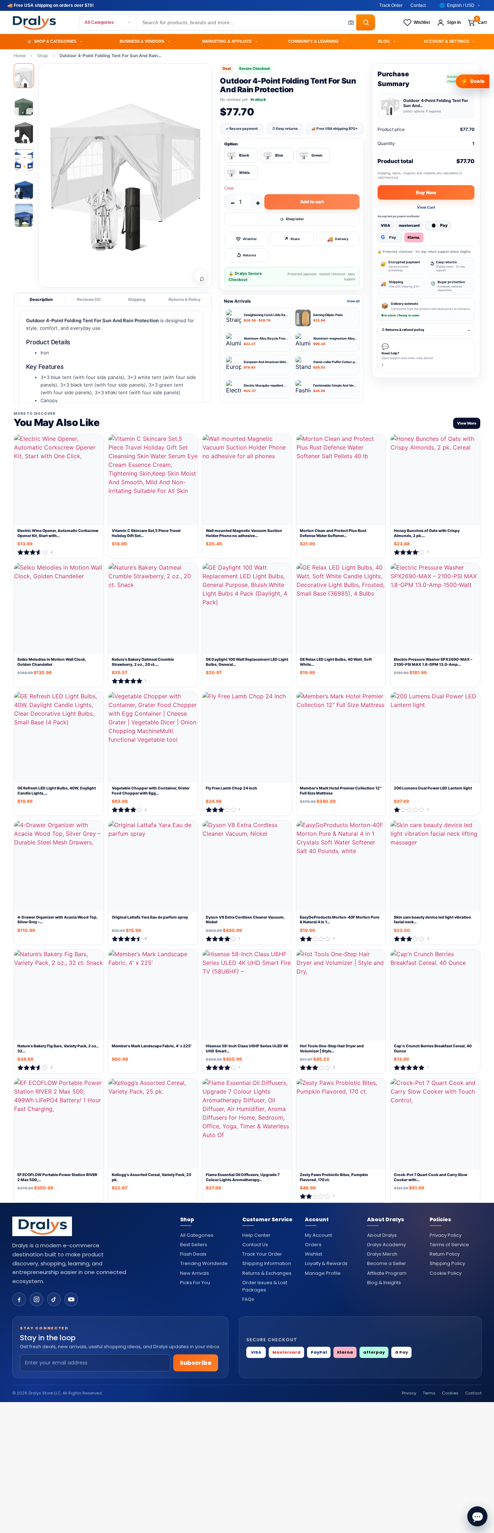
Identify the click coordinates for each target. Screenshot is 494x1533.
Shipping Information (266, 1263)
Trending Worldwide (204, 1263)
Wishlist (313, 1254)
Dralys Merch (382, 1254)
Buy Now (426, 192)
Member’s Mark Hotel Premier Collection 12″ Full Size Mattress (341, 791)
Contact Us (255, 1244)
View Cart (426, 207)
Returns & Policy (185, 299)
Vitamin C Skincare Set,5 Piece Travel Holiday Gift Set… (146, 533)
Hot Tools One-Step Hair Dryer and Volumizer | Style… (332, 1048)
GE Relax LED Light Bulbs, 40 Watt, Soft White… (336, 662)
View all (353, 301)
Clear (229, 188)
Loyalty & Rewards (326, 1263)
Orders (313, 1244)
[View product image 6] (24, 215)
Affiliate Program (386, 1273)
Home (20, 55)
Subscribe (196, 1363)
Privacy (409, 1393)
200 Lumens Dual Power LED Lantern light (433, 788)
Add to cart (312, 201)
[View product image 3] (24, 131)
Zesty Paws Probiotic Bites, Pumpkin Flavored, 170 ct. (334, 1177)
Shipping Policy (447, 1263)
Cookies (450, 1393)
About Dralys (382, 1235)
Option (231, 144)
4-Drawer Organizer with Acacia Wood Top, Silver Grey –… (57, 920)
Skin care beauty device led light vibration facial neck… (432, 920)
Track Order (391, 5)
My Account (318, 1235)
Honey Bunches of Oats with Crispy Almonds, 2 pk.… (427, 533)
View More (466, 423)
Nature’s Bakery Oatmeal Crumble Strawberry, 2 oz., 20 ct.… (143, 662)
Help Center (256, 1235)
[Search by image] (349, 22)
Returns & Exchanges (266, 1273)
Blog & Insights (384, 1282)
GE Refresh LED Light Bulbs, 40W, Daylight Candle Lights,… (56, 791)
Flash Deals (193, 1254)
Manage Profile (323, 1273)
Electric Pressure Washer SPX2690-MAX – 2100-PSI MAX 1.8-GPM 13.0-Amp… (433, 662)
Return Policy (445, 1254)
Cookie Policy (445, 1273)
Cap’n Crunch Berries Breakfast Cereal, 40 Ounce (433, 1048)
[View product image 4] (24, 159)
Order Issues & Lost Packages (264, 1286)
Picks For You (195, 1282)
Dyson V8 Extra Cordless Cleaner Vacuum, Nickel (245, 920)
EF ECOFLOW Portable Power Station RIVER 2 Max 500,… (57, 1177)
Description (41, 299)
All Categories (99, 22)
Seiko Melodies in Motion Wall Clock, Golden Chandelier (51, 662)
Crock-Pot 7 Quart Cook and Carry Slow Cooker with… (430, 1177)
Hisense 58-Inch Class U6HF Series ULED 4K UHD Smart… (247, 1048)
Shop (42, 55)
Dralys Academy (386, 1244)
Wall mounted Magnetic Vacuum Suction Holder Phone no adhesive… (244, 533)
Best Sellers (193, 1244)
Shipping (136, 299)
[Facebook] (19, 1299)
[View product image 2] (24, 103)
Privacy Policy (445, 1235)
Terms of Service (449, 1244)
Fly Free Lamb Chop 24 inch (231, 788)
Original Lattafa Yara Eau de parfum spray (150, 917)
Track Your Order (262, 1254)
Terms (429, 1393)
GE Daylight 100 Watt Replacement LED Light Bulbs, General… (247, 662)
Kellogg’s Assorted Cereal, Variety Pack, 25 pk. (151, 1177)
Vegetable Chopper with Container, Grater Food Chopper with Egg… (150, 791)
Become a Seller (386, 1263)
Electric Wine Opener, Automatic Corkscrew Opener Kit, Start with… (57, 533)
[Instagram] (36, 1299)
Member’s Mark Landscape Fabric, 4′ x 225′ (152, 1046)
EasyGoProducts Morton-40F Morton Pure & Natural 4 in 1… (339, 920)
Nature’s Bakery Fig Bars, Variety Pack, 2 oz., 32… (57, 1048)
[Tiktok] (54, 1299)
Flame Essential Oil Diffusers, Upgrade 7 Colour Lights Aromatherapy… (243, 1177)
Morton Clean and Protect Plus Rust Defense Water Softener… (333, 533)
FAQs (248, 1299)
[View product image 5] (24, 187)
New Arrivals (194, 1273)
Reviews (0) (89, 299)
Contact (418, 5)
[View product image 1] (24, 75)
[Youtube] (71, 1299)
